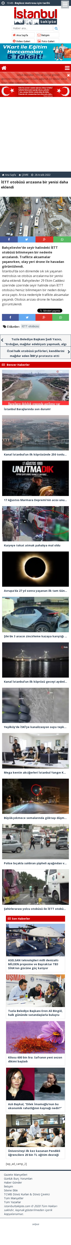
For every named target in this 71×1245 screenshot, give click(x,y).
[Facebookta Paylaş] (9, 239)
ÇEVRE (25, 175)
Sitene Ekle (11, 1190)
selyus (35, 1224)
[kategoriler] (67, 68)
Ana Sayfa (22, 35)
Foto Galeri (47, 41)
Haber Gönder (13, 1182)
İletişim (45, 35)
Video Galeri (23, 41)
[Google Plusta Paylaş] (44, 239)
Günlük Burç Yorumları (18, 1178)
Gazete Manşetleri (15, 1174)
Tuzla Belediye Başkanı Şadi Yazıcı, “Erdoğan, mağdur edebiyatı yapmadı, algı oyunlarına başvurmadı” (35, 344)
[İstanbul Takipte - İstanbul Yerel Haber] (35, 15)
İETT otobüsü (30, 326)
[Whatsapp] (62, 239)
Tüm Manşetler (13, 1198)
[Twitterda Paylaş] (26, 239)
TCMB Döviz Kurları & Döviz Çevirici (27, 1194)
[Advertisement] (35, 134)
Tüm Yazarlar (12, 1202)
